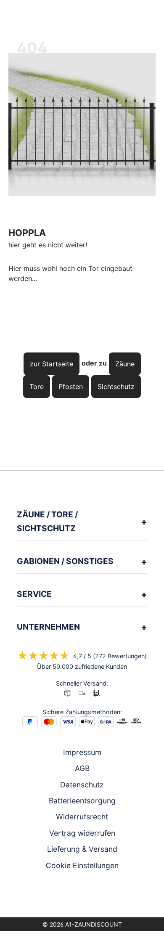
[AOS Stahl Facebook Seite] (82, 895)
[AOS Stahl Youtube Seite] (93, 895)
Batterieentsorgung (82, 800)
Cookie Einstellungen (82, 865)
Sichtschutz (116, 386)
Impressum (82, 752)
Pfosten (70, 386)
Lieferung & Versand (82, 849)
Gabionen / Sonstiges (65, 561)
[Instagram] (70, 895)
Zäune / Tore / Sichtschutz (47, 521)
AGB (82, 768)
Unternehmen (48, 627)
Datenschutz (82, 784)
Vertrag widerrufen (82, 833)
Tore (36, 386)
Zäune (125, 364)
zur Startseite (51, 364)
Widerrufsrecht (82, 816)
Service (34, 594)
